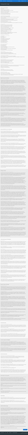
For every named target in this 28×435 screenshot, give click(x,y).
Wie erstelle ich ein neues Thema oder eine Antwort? (6, 24)
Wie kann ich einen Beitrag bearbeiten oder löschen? (6, 25)
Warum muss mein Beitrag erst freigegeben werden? (6, 33)
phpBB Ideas (6, 413)
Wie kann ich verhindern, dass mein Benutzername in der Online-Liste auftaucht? (10, 17)
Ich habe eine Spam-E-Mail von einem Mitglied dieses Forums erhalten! (8, 53)
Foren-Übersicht (2, 432)
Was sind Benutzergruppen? (4, 46)
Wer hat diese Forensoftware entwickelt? (5, 72)
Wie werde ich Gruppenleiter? (4, 47)
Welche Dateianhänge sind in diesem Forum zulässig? (7, 69)
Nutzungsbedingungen (15, 432)
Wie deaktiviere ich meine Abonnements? (5, 67)
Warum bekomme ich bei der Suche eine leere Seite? (6, 61)
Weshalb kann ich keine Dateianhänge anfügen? (6, 30)
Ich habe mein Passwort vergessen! (5, 12)
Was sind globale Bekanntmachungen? (5, 39)
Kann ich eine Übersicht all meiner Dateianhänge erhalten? (7, 70)
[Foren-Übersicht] (1, 1)
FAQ (5, 432)
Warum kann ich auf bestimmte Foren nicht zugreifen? (7, 29)
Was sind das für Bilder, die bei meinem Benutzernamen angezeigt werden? (9, 20)
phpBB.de (6, 410)
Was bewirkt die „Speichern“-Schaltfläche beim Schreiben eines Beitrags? (9, 32)
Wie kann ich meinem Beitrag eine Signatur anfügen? (6, 26)
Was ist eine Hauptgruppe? (4, 49)
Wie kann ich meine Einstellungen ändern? (5, 16)
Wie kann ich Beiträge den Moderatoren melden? (6, 31)
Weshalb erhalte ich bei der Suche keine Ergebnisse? (6, 60)
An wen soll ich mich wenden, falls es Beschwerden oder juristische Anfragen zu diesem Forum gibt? (12, 74)
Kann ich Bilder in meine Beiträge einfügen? (5, 38)
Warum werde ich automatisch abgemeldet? (5, 13)
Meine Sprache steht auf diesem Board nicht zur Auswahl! (7, 19)
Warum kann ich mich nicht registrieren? (5, 9)
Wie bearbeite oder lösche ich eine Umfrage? (6, 28)
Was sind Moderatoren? (3, 45)
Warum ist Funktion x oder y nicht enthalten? (5, 73)
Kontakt (7, 432)
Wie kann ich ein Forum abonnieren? (5, 66)
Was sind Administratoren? (4, 44)
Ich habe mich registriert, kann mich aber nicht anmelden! (7, 10)
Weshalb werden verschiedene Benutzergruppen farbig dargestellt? (8, 48)
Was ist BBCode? (2, 36)
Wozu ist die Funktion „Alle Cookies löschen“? (6, 14)
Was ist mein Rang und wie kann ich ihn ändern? (6, 21)
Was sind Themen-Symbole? (4, 42)
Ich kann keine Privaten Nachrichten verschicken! (6, 52)
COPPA (12, 97)
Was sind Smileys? (3, 37)
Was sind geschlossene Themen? (4, 41)
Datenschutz (10, 432)
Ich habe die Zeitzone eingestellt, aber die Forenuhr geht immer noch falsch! (9, 18)
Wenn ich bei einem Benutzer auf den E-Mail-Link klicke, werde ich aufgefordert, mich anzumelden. (11, 22)
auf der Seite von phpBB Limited (16, 409)
